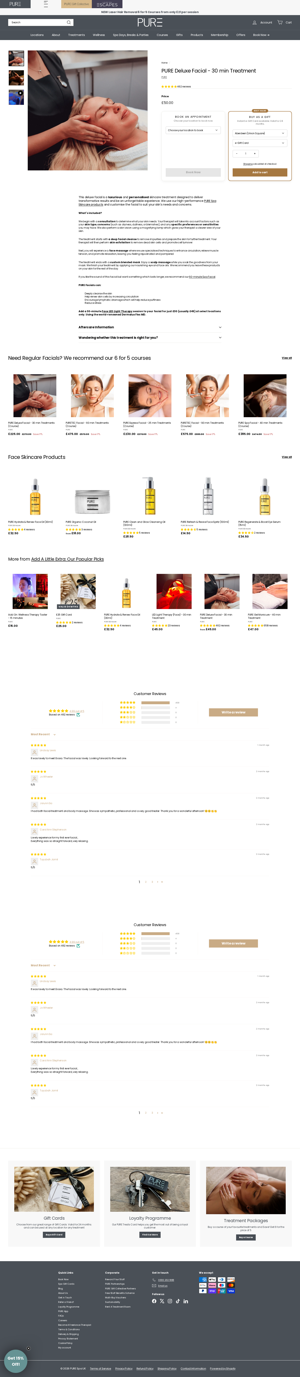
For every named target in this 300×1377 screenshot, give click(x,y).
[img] (38, 745)
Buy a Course (246, 1237)
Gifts (179, 35)
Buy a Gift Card (54, 1234)
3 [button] (152, 882)
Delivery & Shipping (68, 1334)
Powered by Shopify (223, 1368)
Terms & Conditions (69, 1329)
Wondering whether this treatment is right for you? (118, 337)
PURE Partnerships (115, 1283)
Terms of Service (100, 1368)
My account (64, 1347)
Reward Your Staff (115, 1279)
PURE (164, 77)
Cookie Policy (65, 1343)
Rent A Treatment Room (118, 1306)
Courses (162, 35)
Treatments (76, 35)
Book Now (63, 1279)
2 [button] (146, 882)
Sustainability (112, 1302)
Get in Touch (65, 1297)
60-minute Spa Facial (202, 276)
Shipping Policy (167, 1368)
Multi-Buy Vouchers (115, 1297)
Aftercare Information (96, 327)
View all (287, 358)
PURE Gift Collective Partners (120, 1288)
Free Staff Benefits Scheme (119, 1293)
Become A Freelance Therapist (74, 1325)
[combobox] (40, 22)
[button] (169, 86)
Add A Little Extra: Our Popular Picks (67, 559)
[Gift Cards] (54, 1189)
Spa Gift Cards (66, 1283)
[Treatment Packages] (246, 1190)
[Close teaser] (29, 1348)
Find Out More (150, 1234)
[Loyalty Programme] (150, 1189)
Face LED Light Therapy (117, 311)
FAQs (61, 1315)
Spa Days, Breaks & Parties (131, 35)
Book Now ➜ (261, 35)
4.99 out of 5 (77, 711)
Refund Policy (145, 1368)
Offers (240, 35)
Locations (37, 35)
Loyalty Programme (68, 1306)
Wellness (99, 35)
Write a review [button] (234, 712)
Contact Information (193, 1368)
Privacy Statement (68, 1338)
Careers (62, 1320)
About (56, 35)
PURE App (63, 1311)
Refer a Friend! (66, 1302)
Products (197, 35)
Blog (60, 1288)
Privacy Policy (123, 1368)
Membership (219, 35)
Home (164, 62)
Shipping (248, 163)
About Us (63, 1293)
